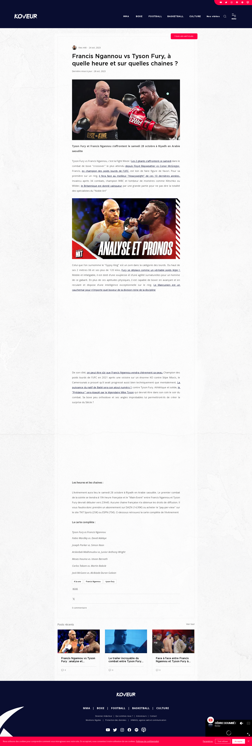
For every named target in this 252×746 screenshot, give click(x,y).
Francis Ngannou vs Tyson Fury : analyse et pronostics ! (78, 660)
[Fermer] (248, 741)
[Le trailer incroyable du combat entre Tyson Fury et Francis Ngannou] (126, 641)
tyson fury (110, 581)
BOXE (75, 588)
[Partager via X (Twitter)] (73, 598)
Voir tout (190, 624)
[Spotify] (242, 2)
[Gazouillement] (226, 2)
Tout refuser (223, 741)
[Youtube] (221, 2)
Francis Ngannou (93, 581)
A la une (77, 581)
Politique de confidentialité (147, 741)
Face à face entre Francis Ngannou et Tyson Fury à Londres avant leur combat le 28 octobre (172, 660)
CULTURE (162, 708)
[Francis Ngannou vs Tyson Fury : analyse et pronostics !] (79, 641)
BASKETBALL (140, 708)
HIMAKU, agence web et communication (148, 720)
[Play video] (126, 228)
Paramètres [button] (208, 741)
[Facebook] (237, 2)
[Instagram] (231, 2)
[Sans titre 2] (248, 2)
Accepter (239, 741)
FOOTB (115, 708)
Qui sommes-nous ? (124, 716)
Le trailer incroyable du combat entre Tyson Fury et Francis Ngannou (124, 660)
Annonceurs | (143, 716)
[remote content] (126, 334)
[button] (213, 16)
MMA (86, 708)
